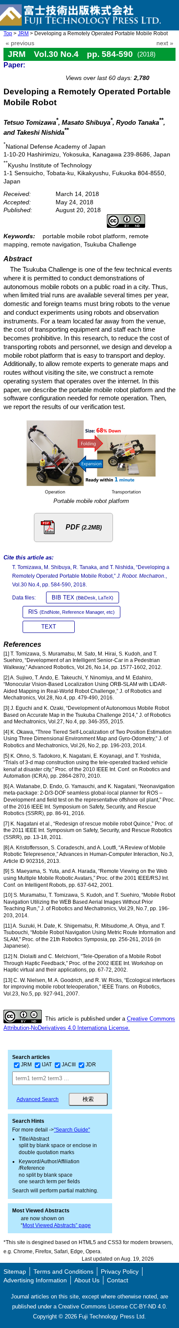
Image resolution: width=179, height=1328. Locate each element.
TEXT (48, 626)
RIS (71, 612)
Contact (117, 1280)
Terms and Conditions (63, 1271)
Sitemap (14, 1271)
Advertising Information (35, 1280)
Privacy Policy (120, 1271)
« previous (20, 43)
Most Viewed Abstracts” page (57, 1225)
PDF (84, 527)
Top (7, 33)
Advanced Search (38, 1099)
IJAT (47, 1065)
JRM (23, 33)
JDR (91, 1065)
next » (164, 43)
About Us (86, 1280)
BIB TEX (82, 597)
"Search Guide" (72, 1130)
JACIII (69, 1065)
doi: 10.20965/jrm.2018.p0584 (129, 68)
